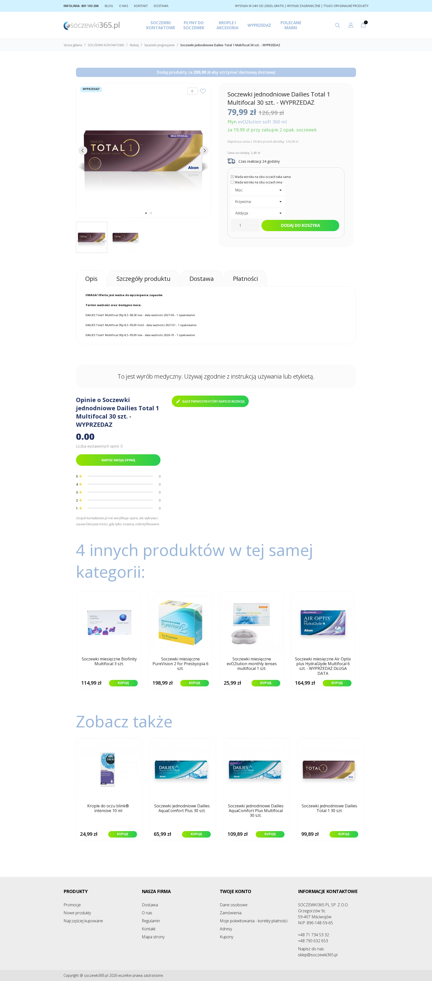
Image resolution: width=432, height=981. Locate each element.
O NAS (123, 6)
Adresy (226, 929)
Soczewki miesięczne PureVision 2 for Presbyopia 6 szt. (180, 664)
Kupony (226, 937)
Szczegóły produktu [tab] (143, 278)
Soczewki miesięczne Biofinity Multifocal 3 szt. (109, 661)
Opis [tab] (91, 278)
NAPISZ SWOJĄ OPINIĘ (118, 460)
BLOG (109, 6)
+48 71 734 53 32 (313, 935)
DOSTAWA (161, 6)
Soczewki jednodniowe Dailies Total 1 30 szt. (329, 808)
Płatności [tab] (245, 278)
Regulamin (151, 921)
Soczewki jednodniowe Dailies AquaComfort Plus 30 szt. (182, 808)
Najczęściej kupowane (83, 921)
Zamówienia (231, 913)
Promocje (72, 905)
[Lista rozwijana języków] (350, 25)
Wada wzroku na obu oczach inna (258, 182)
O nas (147, 913)
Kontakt (149, 929)
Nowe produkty (77, 913)
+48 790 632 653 (313, 941)
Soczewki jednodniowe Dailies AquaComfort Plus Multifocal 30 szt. (256, 811)
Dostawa (150, 905)
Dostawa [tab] (202, 278)
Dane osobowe (234, 905)
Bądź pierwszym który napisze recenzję (213, 401)
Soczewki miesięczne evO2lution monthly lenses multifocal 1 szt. (252, 664)
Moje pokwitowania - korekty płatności (254, 921)
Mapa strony (153, 937)
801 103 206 (89, 6)
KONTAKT (141, 6)
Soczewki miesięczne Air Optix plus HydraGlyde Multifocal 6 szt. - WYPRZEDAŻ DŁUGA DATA (323, 666)
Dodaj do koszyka (300, 225)
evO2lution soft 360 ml (262, 122)
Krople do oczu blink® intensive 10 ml (108, 808)
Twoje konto (235, 891)
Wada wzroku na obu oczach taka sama (263, 177)
